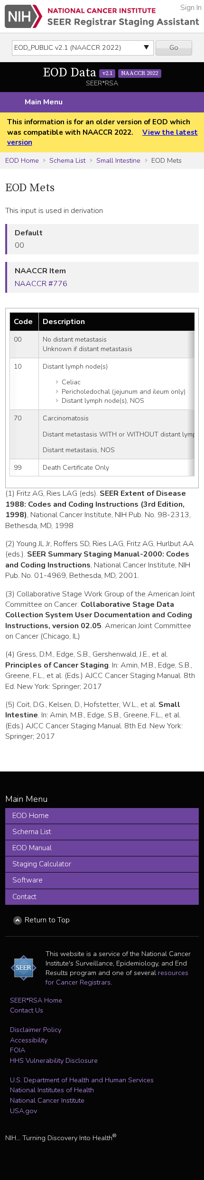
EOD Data (100, 73)
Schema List (67, 160)
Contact (24, 896)
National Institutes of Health (52, 1090)
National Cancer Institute (47, 1100)
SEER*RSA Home (36, 1000)
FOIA (17, 1050)
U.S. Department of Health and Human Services (82, 1080)
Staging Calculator (41, 864)
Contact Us (26, 1010)
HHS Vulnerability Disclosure (54, 1060)
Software (27, 880)
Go (173, 47)
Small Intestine (118, 160)
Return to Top (47, 920)
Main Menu (44, 102)
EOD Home (22, 160)
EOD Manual (32, 848)
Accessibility (28, 1040)
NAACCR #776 (41, 284)
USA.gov (23, 1110)
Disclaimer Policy (35, 1029)
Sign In (191, 7)
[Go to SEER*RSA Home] (102, 16)
